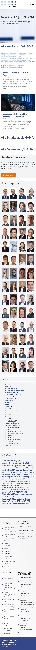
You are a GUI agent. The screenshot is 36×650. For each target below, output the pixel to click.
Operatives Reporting (10, 485)
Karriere (7, 407)
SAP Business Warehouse (13, 433)
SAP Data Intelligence (12, 439)
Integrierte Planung (23, 481)
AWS (6, 386)
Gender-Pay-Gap (10, 398)
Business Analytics (11, 388)
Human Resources (17, 479)
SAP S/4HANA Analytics (20, 503)
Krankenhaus (6, 483)
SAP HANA (23, 501)
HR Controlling (25, 477)
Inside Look (12, 481)
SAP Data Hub (9, 437)
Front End (8, 396)
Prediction (16, 490)
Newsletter (26, 483)
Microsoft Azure (10, 411)
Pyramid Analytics (11, 423)
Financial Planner (18, 472)
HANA (18, 474)
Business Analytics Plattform (14, 390)
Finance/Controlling (11, 394)
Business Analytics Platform (17, 465)
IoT (6, 405)
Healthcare (8, 402)
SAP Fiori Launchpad (12, 443)
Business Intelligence (7, 468)
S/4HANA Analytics (11, 425)
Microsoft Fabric (10, 413)
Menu (32, 4)
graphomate (9, 400)
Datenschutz (6, 644)
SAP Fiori (8, 441)
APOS (6, 384)
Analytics (13, 461)
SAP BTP (7, 429)
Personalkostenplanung (15, 487)
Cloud (29, 468)
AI (4, 461)
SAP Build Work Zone (12, 431)
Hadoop (9, 474)
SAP (7, 492)
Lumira (12, 483)
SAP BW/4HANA (18, 497)
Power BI (8, 419)
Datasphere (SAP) (10, 392)
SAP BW (7, 435)
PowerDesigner (10, 421)
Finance (8, 472)
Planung (7, 417)
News (6, 415)
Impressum (11, 642)
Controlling (8, 470)
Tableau (7, 445)
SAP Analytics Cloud (11, 427)
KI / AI (7, 409)
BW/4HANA (18, 468)
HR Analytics (10, 476)
